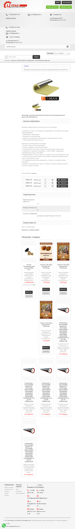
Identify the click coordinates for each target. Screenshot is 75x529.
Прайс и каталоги (52, 7)
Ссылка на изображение (30, 213)
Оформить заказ (66, 7)
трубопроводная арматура (42, 60)
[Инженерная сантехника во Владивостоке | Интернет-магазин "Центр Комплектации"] (15, 4)
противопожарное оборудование (25, 60)
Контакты (7, 495)
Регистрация (67, 2)
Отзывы (6, 493)
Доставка (7, 491)
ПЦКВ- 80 (29, 186)
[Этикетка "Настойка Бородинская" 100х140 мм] (63, 252)
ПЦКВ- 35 (29, 180)
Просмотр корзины (20, 493)
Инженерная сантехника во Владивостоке (19, 520)
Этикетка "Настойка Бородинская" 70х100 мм (46, 266)
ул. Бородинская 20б (31, 504)
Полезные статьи (9, 489)
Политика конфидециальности (11, 526)
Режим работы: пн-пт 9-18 (31, 511)
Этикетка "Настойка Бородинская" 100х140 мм (63, 266)
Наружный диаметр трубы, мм (28, 200)
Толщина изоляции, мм (30, 207)
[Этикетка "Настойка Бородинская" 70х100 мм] (46, 252)
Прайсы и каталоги (9, 487)
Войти (58, 2)
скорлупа (13, 60)
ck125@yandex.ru (36, 14)
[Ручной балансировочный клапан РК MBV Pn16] (29, 252)
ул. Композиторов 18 (41, 504)
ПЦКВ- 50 (29, 183)
